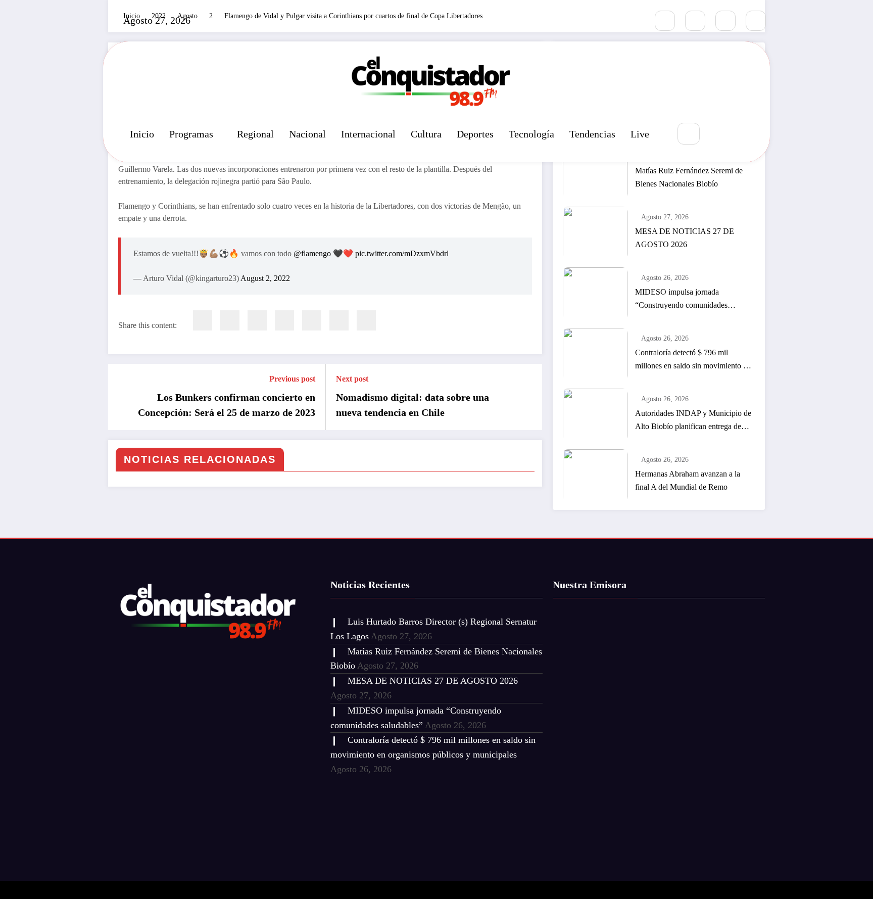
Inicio (142, 133)
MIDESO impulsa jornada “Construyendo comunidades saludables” (681, 300)
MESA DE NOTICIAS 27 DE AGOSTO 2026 (684, 238)
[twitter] (229, 320)
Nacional (307, 133)
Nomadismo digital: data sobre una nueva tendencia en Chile (412, 405)
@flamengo (312, 253)
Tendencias (592, 133)
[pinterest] (311, 320)
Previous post (292, 378)
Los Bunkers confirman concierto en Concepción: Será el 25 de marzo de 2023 (226, 405)
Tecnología (531, 133)
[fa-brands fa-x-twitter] (695, 21)
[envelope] (284, 320)
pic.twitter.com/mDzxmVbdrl (402, 253)
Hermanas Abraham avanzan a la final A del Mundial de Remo (687, 480)
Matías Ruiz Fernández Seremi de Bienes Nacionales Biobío (689, 177)
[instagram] (725, 21)
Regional (255, 133)
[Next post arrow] (528, 397)
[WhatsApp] (339, 320)
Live (639, 133)
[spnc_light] (719, 134)
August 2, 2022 (265, 278)
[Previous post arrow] (122, 397)
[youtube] (756, 21)
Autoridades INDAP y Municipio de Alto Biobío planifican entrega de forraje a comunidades (693, 421)
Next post (352, 378)
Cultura (426, 133)
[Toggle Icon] (742, 134)
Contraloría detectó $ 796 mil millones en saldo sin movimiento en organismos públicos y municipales (693, 360)
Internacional (368, 133)
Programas (191, 133)
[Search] (688, 134)
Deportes (475, 133)
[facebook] (202, 320)
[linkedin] (257, 320)
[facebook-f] (665, 21)
